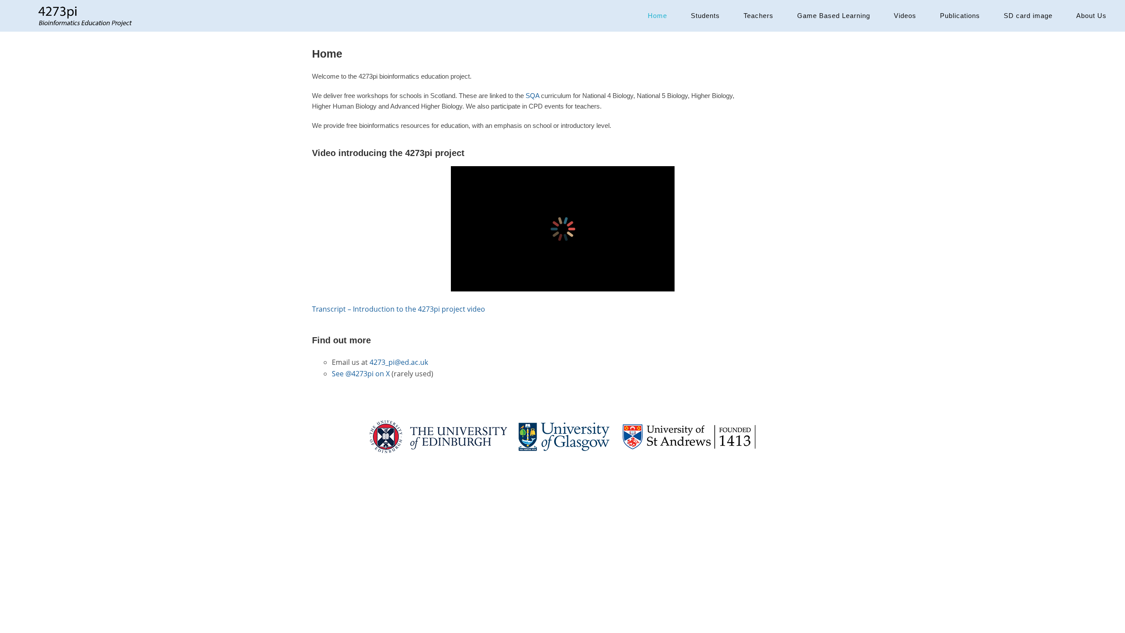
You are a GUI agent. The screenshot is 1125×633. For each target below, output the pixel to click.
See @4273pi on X (361, 373)
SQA (532, 95)
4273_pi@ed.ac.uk (399, 362)
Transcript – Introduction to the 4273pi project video (398, 309)
